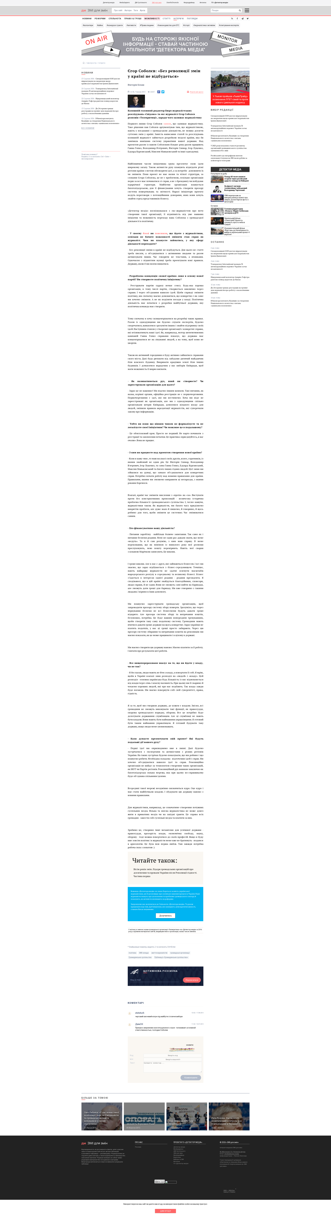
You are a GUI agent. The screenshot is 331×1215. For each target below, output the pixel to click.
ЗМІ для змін (156, 2)
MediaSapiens (125, 2)
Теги (136, 10)
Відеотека (177, 1157)
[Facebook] (158, 91)
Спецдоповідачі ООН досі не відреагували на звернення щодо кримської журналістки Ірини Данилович (100, 81)
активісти (132, 25)
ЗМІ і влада (144, 953)
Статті (166, 18)
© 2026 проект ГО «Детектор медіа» (232, 1152)
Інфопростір (92, 63)
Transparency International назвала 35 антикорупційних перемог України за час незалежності (99, 91)
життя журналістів (159, 953)
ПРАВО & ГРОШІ (132, 18)
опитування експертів (229, 25)
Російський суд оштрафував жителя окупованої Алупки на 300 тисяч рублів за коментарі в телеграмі (229, 158)
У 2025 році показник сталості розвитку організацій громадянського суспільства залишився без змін (229, 148)
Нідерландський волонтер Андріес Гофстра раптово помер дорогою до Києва (100, 101)
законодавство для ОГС (169, 25)
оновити (189, 1045)
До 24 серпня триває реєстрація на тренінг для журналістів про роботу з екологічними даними (100, 111)
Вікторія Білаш (136, 84)
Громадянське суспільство (140, 957)
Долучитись (165, 915)
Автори (128, 10)
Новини (87, 18)
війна (100, 25)
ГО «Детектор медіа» (219, 2)
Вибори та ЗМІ (179, 1159)
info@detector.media (231, 1154)
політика (132, 953)
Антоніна (203, 2)
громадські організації (180, 953)
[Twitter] (162, 91)
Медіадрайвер (189, 2)
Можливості (152, 18)
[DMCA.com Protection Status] (159, 1183)
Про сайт (118, 10)
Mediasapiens (178, 1149)
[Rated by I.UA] (171, 1183)
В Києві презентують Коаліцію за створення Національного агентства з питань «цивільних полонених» (100, 120)
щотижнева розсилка (160, 971)
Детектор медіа (108, 2)
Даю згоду (165, 1211)
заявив (167, 123)
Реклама (138, 1147)
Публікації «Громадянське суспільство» (171, 957)
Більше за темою (94, 1097)
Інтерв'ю (179, 18)
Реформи (100, 18)
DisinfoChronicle (173, 2)
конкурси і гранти (115, 25)
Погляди (192, 18)
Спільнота (115, 18)
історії (187, 25)
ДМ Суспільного (141, 2)
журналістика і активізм (205, 25)
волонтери (88, 25)
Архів (142, 10)
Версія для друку (196, 92)
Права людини (147, 25)
